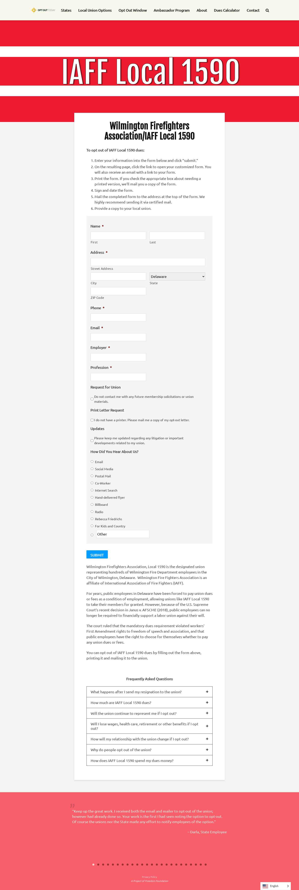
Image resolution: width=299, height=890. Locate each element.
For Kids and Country (110, 526)
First (94, 242)
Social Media (104, 469)
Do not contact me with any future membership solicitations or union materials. (144, 398)
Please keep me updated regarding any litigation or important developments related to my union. (138, 440)
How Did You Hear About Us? (114, 451)
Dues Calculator (227, 10)
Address (99, 252)
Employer (100, 347)
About (202, 10)
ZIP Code (97, 297)
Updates (97, 428)
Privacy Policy (149, 876)
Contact (253, 10)
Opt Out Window (133, 10)
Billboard (101, 504)
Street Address (102, 268)
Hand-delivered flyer (110, 497)
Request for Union (106, 387)
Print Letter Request (107, 410)
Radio (99, 512)
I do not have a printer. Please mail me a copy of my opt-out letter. (142, 420)
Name (97, 226)
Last (153, 242)
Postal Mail (103, 476)
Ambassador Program (172, 10)
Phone (98, 308)
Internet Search (106, 490)
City (94, 283)
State (154, 283)
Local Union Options (95, 10)
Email (97, 327)
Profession (101, 367)
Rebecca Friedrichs (108, 519)
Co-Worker (103, 483)
